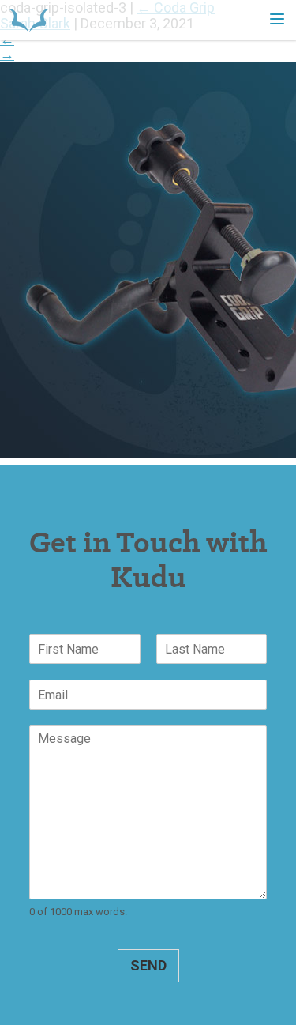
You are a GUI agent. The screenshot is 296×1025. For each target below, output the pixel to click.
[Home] (29, 20)
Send (148, 965)
